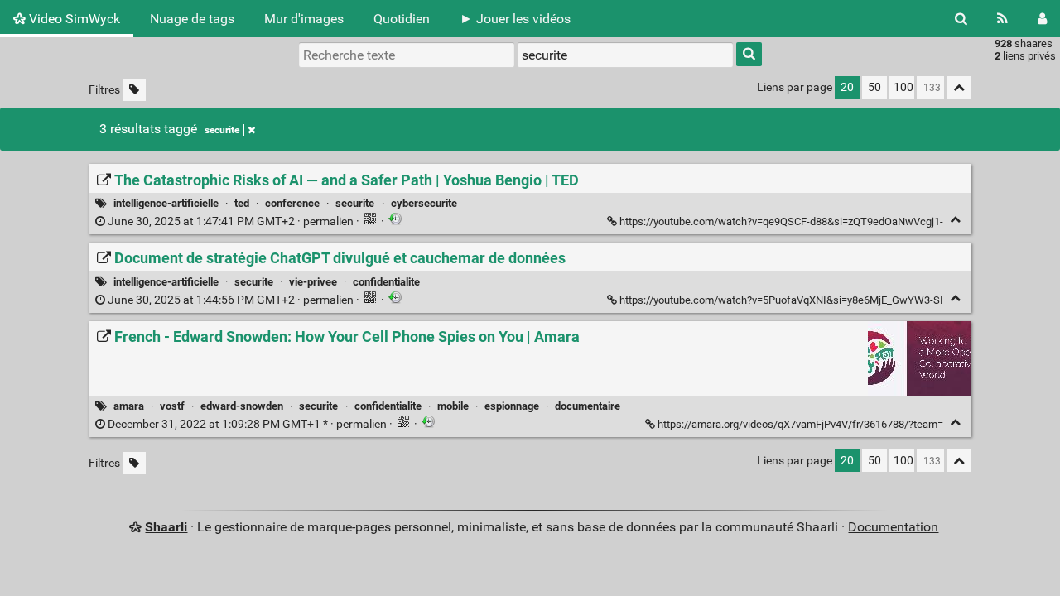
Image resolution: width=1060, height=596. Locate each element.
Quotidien (401, 18)
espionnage (511, 406)
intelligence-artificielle (166, 203)
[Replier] (955, 219)
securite (222, 130)
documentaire (587, 406)
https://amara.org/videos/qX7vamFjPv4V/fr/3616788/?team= (800, 424)
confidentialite (386, 282)
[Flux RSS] (1002, 18)
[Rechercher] (961, 18)
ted (241, 203)
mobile (453, 406)
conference (292, 203)
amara (128, 406)
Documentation (893, 527)
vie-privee (313, 282)
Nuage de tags (192, 18)
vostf (172, 406)
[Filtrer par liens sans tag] (134, 90)
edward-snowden (241, 406)
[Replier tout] (959, 87)
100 (903, 87)
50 (874, 87)
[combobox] (625, 54)
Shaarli (166, 527)
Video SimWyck (73, 18)
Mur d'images (304, 18)
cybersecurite (424, 203)
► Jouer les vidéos (515, 18)
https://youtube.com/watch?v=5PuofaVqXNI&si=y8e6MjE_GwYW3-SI (781, 300)
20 (847, 87)
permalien (230, 221)
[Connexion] (1042, 18)
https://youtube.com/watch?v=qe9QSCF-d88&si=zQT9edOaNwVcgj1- (781, 221)
